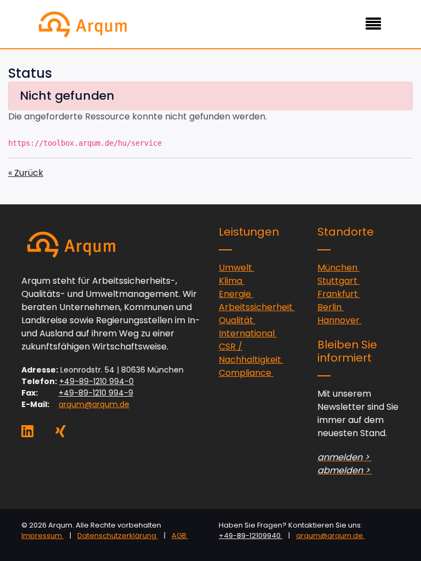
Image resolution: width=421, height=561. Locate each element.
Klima (231, 280)
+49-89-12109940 (250, 535)
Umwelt (236, 267)
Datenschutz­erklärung (117, 535)
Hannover (339, 320)
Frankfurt (338, 294)
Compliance (246, 373)
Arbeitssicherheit (257, 307)
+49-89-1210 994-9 (96, 392)
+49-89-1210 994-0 (96, 381)
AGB (180, 535)
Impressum (42, 535)
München (338, 267)
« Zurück (25, 173)
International (248, 333)
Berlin (330, 307)
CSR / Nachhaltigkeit (251, 353)
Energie (236, 294)
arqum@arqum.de (94, 404)
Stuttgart (338, 280)
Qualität (237, 320)
